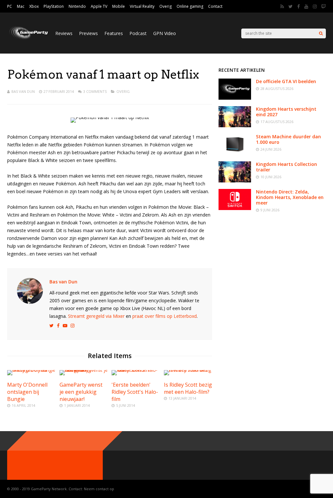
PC (9, 6)
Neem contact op (99, 488)
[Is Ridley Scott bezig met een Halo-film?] (188, 370)
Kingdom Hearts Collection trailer (286, 167)
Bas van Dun (23, 91)
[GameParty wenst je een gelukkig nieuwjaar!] (84, 370)
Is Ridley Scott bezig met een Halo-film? (188, 388)
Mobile (118, 6)
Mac (20, 6)
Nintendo (77, 6)
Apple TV (99, 6)
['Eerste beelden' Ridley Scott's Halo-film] (136, 370)
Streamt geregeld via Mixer (96, 316)
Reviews (64, 33)
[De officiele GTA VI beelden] (235, 98)
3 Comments (95, 91)
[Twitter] (290, 6)
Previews (88, 33)
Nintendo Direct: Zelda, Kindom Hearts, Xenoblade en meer (290, 197)
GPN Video (164, 33)
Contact (215, 6)
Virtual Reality (142, 6)
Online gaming (190, 6)
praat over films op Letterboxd (164, 316)
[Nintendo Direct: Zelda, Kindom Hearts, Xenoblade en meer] (235, 208)
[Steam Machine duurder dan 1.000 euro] (235, 153)
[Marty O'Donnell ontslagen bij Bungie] (31, 370)
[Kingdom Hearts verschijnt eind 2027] (235, 125)
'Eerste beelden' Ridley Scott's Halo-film (135, 392)
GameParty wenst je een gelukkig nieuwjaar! (81, 392)
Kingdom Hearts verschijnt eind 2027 (286, 112)
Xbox (34, 6)
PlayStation (54, 6)
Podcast (138, 33)
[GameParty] (28, 39)
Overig (165, 6)
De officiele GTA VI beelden (286, 81)
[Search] (321, 33)
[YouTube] (306, 6)
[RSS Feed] (282, 6)
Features (113, 33)
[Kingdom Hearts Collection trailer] (235, 181)
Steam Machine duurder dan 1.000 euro (288, 139)
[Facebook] (298, 6)
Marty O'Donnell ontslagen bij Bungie (27, 392)
